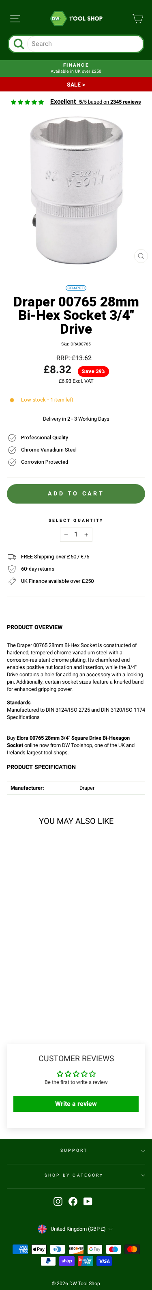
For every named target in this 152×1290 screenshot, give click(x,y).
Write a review (76, 1104)
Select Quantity (76, 520)
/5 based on (95, 102)
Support (74, 1150)
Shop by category (74, 1175)
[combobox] (85, 44)
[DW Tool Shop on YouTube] (87, 1201)
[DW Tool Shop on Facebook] (73, 1201)
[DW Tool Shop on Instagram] (58, 1201)
